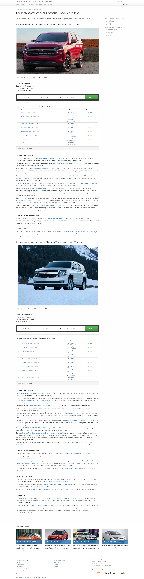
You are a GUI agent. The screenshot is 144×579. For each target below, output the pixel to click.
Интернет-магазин (59, 560)
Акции (45, 4)
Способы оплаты (29, 4)
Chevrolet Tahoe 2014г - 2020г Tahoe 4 (114, 27)
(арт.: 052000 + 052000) (70, 163)
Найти (91, 97)
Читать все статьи (123, 553)
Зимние (109, 24)
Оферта (56, 566)
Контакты (50, 4)
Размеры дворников (112, 20)
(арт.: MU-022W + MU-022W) (43, 506)
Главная (17, 4)
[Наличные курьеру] (122, 572)
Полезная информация (21, 570)
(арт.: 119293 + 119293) (43, 428)
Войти (119, 4)
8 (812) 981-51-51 (97, 564)
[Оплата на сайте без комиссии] (97, 572)
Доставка (23, 4)
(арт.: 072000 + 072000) (79, 232)
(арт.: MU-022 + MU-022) (63, 484)
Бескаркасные (111, 21)
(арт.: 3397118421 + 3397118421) (45, 489)
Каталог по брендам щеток (22, 568)
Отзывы (56, 564)
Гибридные (110, 23)
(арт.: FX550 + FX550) (45, 169)
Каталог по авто (20, 566)
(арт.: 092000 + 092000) (49, 158)
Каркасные (110, 33)
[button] (28, 97)
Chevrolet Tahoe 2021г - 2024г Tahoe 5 (114, 18)
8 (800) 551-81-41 (123, 1)
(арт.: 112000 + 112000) (56, 481)
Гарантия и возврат (38, 4)
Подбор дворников (22, 560)
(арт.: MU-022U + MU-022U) (42, 188)
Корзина (126, 4)
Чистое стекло (34, 1)
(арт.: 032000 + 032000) (66, 219)
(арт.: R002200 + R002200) (51, 205)
